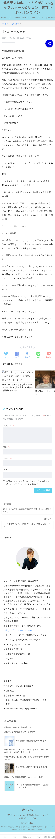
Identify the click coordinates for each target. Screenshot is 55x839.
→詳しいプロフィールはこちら (17, 630)
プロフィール (14, 17)
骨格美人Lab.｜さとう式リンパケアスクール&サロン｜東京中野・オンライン (28, 7)
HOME (29, 809)
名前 (6, 447)
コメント (8, 426)
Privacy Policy (27, 823)
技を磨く (18, 364)
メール (7, 458)
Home (3, 17)
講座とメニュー (29, 17)
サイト (6, 470)
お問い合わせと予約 (27, 818)
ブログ (40, 17)
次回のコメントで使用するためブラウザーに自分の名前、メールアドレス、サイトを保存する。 (27, 482)
